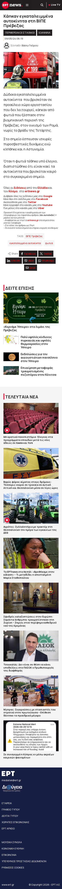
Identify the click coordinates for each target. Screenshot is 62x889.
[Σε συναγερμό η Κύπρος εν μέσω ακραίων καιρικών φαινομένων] (31, 735)
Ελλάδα (43, 188)
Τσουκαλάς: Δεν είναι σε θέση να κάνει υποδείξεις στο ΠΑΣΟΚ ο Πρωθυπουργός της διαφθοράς (28, 667)
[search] (42, 5)
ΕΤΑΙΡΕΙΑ (7, 803)
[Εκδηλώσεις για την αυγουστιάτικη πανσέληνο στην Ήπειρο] (11, 356)
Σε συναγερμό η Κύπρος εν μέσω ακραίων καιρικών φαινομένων (28, 756)
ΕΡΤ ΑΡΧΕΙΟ (8, 828)
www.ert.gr (8, 884)
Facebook (42, 199)
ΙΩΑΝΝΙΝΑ (44, 32)
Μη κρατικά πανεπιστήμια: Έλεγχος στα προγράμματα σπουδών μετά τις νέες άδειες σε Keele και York (28, 440)
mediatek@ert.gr (11, 780)
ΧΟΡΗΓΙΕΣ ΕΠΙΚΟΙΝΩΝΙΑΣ (15, 822)
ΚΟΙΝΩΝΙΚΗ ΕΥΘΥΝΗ (13, 848)
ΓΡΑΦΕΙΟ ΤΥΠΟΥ (11, 809)
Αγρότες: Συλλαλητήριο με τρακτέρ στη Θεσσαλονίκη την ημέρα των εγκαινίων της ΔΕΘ (30, 529)
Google (47, 196)
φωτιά (49, 243)
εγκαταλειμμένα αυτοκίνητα (25, 243)
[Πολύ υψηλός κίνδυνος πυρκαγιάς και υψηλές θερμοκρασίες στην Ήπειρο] (11, 339)
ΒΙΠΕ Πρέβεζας (34, 236)
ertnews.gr (32, 220)
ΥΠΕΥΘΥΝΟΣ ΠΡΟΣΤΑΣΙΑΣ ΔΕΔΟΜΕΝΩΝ (24, 861)
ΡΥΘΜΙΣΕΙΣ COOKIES (13, 867)
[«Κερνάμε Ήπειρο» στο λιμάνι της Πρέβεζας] (31, 308)
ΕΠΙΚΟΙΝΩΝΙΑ (9, 854)
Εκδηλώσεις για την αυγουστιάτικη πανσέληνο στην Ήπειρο (39, 357)
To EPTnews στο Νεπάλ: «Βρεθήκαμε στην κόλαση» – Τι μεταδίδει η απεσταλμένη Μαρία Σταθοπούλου (28, 574)
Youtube (47, 205)
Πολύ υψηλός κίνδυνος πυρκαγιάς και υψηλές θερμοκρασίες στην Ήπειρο (36, 342)
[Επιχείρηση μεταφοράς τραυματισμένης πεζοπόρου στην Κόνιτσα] (11, 370)
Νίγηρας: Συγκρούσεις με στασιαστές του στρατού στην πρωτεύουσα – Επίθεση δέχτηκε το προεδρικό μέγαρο (29, 712)
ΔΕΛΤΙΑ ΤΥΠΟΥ (10, 815)
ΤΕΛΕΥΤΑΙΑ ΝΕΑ (21, 397)
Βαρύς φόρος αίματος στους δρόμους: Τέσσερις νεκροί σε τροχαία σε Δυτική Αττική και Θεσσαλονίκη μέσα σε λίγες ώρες (30, 485)
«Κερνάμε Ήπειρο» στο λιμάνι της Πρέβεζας (26, 328)
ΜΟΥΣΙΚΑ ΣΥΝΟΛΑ (12, 842)
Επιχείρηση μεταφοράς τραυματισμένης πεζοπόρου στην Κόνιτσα (38, 371)
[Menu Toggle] (27, 5)
